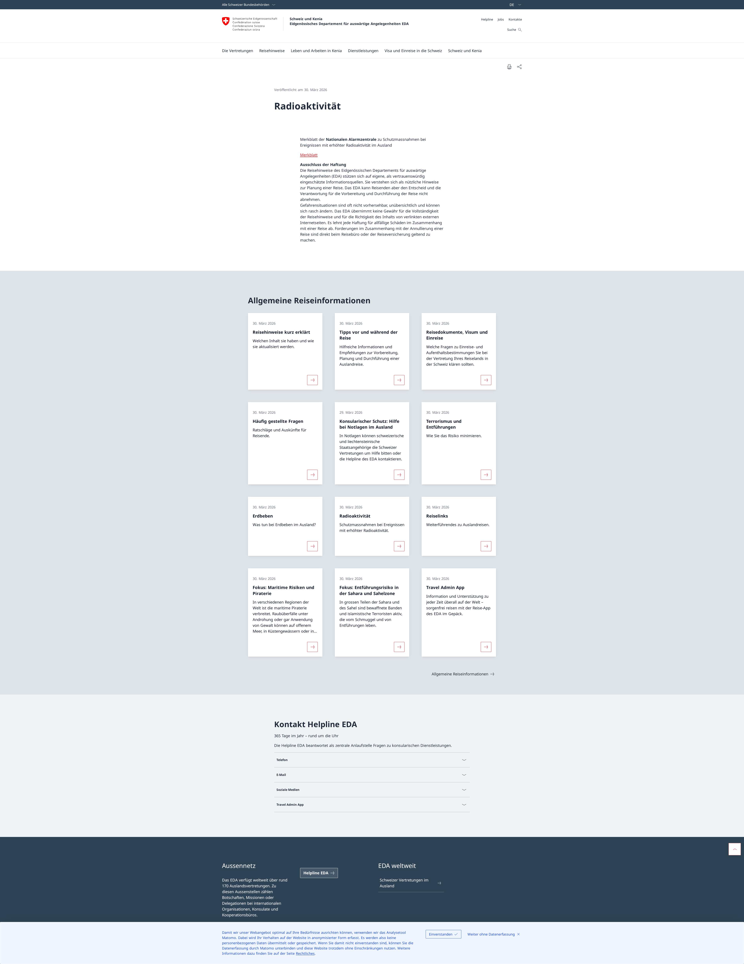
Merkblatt (309, 154)
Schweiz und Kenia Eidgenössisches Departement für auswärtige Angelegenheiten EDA (349, 21)
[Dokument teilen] (519, 67)
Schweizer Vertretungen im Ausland (404, 882)
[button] (237, 50)
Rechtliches (305, 953)
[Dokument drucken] (509, 67)
